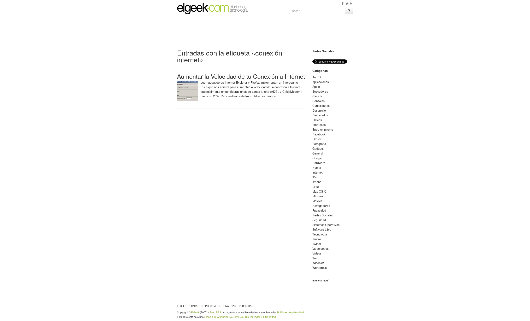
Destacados (320, 115)
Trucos (316, 239)
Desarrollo (319, 110)
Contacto (195, 306)
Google (317, 158)
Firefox (317, 139)
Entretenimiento (322, 129)
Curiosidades (321, 106)
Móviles (317, 201)
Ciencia (317, 96)
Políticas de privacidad (220, 306)
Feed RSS (215, 312)
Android (317, 77)
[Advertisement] (265, 29)
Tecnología (319, 234)
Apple (316, 86)
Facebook (318, 134)
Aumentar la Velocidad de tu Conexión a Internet (241, 76)
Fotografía (319, 144)
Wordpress (319, 267)
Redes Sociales (322, 215)
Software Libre (321, 229)
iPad (315, 177)
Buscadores (320, 91)
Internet (317, 172)
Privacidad (319, 210)
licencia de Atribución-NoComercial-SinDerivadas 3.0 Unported (240, 317)
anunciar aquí (320, 280)
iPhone (317, 182)
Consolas (318, 101)
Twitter (316, 244)
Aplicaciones (320, 82)
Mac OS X (319, 191)
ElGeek (317, 120)
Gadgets (318, 148)
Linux (315, 187)
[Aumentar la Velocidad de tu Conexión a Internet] (187, 90)
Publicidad (246, 306)
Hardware (318, 163)
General (317, 153)
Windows (318, 263)
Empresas (319, 125)
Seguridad (319, 220)
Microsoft (318, 196)
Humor (316, 167)
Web (315, 258)
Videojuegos (320, 248)
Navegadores (321, 206)
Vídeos (317, 253)
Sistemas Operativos (326, 225)
